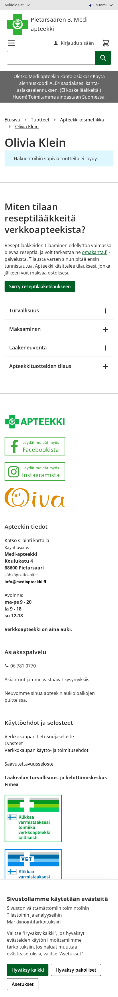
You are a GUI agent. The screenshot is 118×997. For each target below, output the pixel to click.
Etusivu (12, 120)
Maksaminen (25, 328)
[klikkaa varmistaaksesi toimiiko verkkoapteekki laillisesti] (59, 873)
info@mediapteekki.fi (25, 581)
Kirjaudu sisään (77, 43)
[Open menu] (11, 43)
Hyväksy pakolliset (76, 970)
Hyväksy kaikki (27, 970)
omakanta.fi (94, 252)
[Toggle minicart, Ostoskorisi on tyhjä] (106, 43)
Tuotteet (40, 120)
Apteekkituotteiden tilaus (40, 366)
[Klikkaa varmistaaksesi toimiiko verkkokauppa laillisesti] (59, 818)
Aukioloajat (14, 4)
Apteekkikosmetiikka (82, 120)
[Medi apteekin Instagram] (59, 471)
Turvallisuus (24, 310)
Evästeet (14, 743)
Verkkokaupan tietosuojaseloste (39, 736)
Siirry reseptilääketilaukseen (40, 286)
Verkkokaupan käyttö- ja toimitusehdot (46, 750)
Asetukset (23, 984)
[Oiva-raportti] (59, 498)
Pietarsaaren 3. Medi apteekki (59, 24)
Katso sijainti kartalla (27, 540)
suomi (101, 4)
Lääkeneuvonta (28, 347)
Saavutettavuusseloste (29, 764)
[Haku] (103, 58)
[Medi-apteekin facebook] (59, 446)
